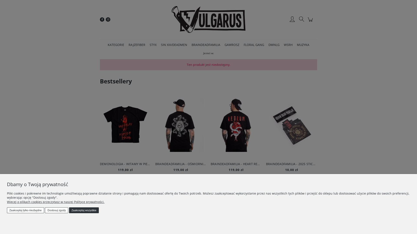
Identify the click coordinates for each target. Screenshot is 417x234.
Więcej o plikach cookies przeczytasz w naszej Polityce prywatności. (55, 202)
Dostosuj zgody (57, 210)
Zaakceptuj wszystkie (83, 210)
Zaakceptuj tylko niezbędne (25, 210)
